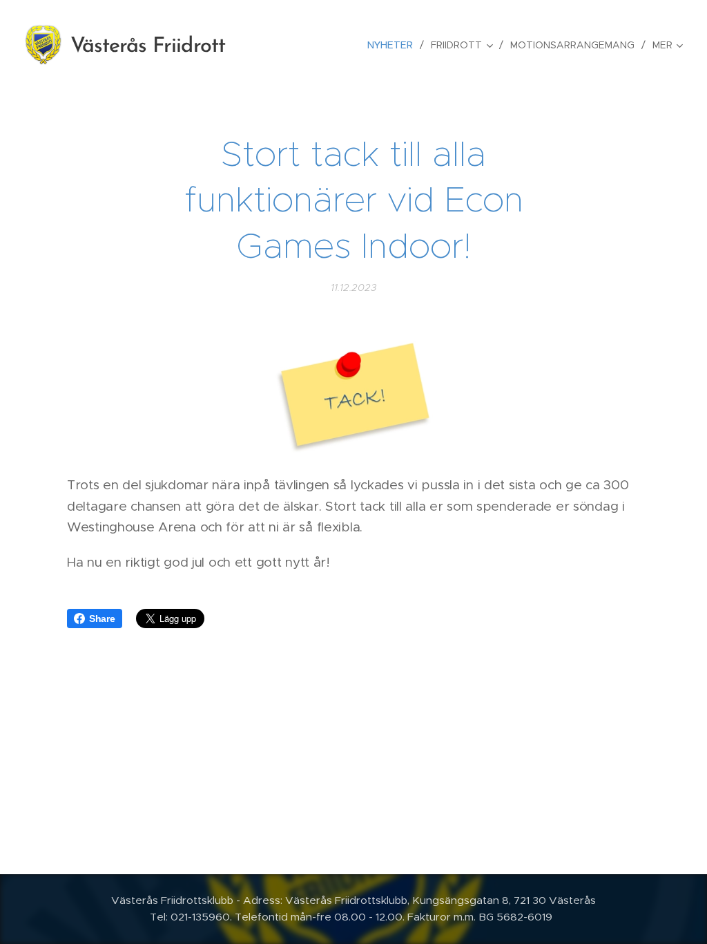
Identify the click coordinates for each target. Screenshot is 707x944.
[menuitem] (394, 45)
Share (102, 618)
